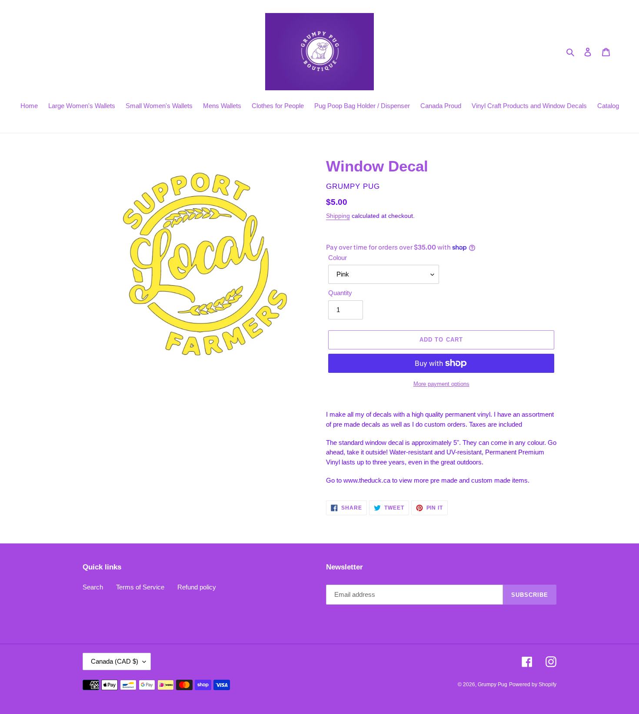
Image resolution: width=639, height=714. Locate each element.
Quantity (340, 292)
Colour (337, 257)
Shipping (338, 215)
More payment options (441, 384)
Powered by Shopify (532, 684)
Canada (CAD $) (114, 661)
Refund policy (196, 587)
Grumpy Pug (492, 684)
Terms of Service (140, 587)
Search (93, 587)
